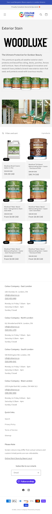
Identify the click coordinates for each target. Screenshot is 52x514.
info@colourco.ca (12, 295)
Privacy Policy (10, 424)
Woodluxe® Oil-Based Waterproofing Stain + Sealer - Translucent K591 (38, 166)
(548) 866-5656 (10, 393)
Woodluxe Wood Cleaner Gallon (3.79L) (12, 167)
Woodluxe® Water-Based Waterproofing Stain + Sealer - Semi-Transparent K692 (13, 251)
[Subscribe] (38, 473)
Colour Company (22, 509)
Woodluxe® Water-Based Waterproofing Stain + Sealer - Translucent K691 (38, 251)
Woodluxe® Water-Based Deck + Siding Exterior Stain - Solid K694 (13, 208)
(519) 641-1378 (10, 330)
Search (7, 419)
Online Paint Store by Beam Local (18, 458)
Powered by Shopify (34, 509)
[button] (4, 14)
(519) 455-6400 (10, 298)
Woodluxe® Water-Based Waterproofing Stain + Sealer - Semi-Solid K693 (38, 208)
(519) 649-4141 (10, 361)
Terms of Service (11, 430)
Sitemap (8, 435)
